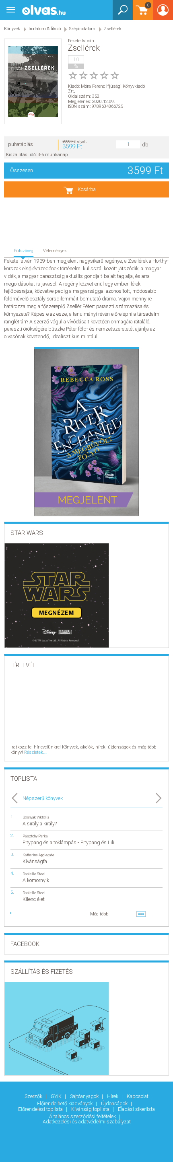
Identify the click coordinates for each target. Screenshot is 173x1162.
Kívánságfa (35, 861)
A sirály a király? (40, 824)
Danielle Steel (34, 874)
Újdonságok (115, 1103)
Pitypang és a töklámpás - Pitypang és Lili (68, 842)
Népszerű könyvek (43, 798)
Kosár (141, 14)
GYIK (57, 1096)
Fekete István (81, 40)
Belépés (163, 12)
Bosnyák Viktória (36, 817)
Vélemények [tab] (55, 250)
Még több (99, 914)
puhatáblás (20, 144)
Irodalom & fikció (45, 28)
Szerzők (34, 1096)
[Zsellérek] (33, 81)
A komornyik (36, 880)
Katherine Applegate (38, 855)
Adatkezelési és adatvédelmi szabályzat (87, 1122)
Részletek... (35, 752)
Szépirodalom (82, 28)
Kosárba (87, 189)
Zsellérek (113, 28)
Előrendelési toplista (41, 1109)
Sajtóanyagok (85, 1096)
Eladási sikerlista (136, 1109)
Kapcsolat (137, 1096)
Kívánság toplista (91, 1109)
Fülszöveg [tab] (23, 250)
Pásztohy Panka (35, 836)
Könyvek (12, 28)
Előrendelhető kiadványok (65, 1103)
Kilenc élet (34, 899)
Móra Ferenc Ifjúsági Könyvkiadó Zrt (106, 89)
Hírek (113, 1096)
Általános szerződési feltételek (83, 1116)
